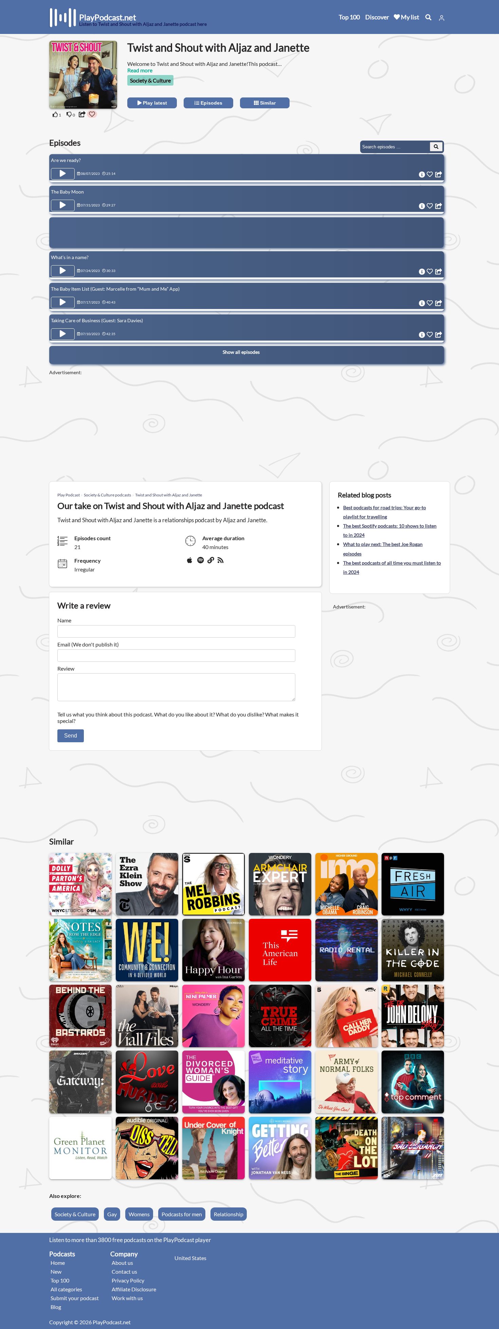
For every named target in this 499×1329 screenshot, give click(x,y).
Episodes (210, 103)
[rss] (221, 562)
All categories (66, 1289)
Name (64, 620)
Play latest (154, 103)
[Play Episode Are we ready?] (63, 174)
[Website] (211, 562)
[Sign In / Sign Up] (441, 18)
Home (58, 1262)
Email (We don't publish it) (88, 644)
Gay (112, 1214)
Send (70, 736)
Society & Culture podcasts (107, 494)
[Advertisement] (389, 83)
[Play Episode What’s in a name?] (63, 271)
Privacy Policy (128, 1280)
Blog (56, 1307)
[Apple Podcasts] (191, 562)
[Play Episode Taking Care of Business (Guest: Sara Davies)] (63, 334)
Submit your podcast (75, 1298)
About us (122, 1262)
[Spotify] (201, 562)
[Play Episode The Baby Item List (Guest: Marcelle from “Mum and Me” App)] (63, 302)
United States (190, 1258)
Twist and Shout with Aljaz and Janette (168, 494)
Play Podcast (68, 494)
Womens (139, 1214)
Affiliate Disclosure (134, 1289)
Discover (377, 17)
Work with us (127, 1298)
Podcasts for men (182, 1214)
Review (65, 668)
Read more (139, 70)
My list (409, 17)
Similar (267, 103)
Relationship (228, 1214)
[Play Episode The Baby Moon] (63, 205)
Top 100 (349, 17)
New (56, 1271)
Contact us (124, 1271)
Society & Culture (150, 80)
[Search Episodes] (436, 146)
